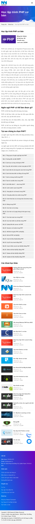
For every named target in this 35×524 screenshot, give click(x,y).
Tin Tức (3, 487)
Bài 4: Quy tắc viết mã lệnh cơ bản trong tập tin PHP (17, 166)
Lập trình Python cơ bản (20, 349)
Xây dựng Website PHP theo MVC (23, 322)
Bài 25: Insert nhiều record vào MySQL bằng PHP (16, 246)
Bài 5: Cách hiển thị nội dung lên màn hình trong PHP (17, 170)
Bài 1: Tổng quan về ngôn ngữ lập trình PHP (15, 155)
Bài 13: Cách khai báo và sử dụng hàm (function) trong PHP (17, 199)
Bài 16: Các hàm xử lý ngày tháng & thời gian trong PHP (16, 212)
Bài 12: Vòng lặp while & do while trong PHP (14, 195)
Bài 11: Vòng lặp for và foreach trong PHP (14, 191)
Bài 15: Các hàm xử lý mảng (10, 208)
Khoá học (10, 24)
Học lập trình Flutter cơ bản (21, 430)
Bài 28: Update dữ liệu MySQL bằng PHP (14, 256)
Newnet (12, 512)
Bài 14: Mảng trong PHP (9, 204)
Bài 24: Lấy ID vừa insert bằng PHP (12, 242)
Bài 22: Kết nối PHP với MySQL (11, 235)
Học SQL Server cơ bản (20, 358)
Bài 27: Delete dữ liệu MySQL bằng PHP (13, 253)
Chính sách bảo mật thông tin (8, 472)
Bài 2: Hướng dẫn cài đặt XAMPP (12, 159)
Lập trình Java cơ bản (19, 313)
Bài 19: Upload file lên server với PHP (13, 224)
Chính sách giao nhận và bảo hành (9, 477)
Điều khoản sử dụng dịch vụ (8, 475)
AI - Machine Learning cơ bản (22, 413)
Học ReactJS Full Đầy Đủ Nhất (22, 367)
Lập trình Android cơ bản (20, 376)
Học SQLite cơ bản (18, 277)
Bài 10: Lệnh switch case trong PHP (12, 188)
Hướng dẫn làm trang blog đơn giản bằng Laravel (22, 268)
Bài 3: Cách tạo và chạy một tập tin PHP (13, 162)
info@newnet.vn (9, 461)
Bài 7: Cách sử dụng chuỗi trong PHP (13, 177)
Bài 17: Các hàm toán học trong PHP (13, 217)
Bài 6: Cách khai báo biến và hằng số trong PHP (16, 173)
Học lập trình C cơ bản (20, 331)
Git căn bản (16, 439)
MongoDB (16, 422)
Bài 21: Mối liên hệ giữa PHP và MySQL (13, 231)
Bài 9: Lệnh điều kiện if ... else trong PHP (14, 184)
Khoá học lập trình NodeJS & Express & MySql (21, 394)
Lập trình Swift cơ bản (19, 304)
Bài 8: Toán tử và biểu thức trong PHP (13, 180)
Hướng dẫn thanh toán (6, 480)
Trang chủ (4, 24)
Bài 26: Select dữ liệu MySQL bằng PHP (13, 249)
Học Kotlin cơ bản (18, 385)
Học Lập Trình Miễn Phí (7, 490)
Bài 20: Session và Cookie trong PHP (13, 228)
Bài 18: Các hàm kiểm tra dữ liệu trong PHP (14, 220)
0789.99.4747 (10, 459)
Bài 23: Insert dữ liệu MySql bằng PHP (13, 239)
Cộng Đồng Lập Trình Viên (7, 492)
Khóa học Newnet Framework (21, 286)
